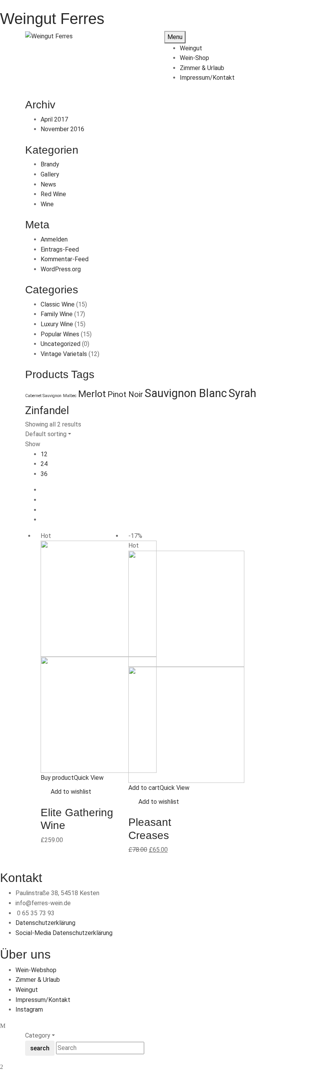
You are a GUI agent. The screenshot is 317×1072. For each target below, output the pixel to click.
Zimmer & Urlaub (37, 979)
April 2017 (54, 119)
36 (44, 474)
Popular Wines (60, 334)
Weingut (26, 989)
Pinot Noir (125, 394)
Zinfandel (47, 410)
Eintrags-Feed (60, 249)
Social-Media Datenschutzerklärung (63, 933)
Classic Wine (58, 304)
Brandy (50, 164)
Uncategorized (60, 344)
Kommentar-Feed (65, 259)
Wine (47, 204)
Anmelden (54, 239)
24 (44, 464)
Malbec (70, 395)
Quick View (89, 777)
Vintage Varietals (64, 354)
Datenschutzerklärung (45, 922)
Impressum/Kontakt (42, 1000)
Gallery (50, 174)
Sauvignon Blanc (186, 393)
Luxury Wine (57, 324)
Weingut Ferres (52, 18)
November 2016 (62, 129)
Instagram (29, 1009)
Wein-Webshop (35, 970)
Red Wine (53, 194)
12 (44, 454)
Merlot (92, 393)
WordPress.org (61, 269)
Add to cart (144, 787)
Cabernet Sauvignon (43, 395)
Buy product (57, 777)
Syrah (242, 393)
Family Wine (57, 314)
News (48, 184)
